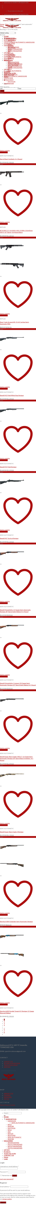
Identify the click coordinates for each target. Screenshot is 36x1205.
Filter (2, 90)
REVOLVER (8, 58)
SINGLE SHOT (9, 80)
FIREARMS (7, 1095)
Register (3, 1202)
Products (7, 71)
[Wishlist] (1, 113)
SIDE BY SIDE (8, 78)
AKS (9, 62)
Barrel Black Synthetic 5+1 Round (11, 159)
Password (3, 1172)
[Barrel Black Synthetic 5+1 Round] (12, 111)
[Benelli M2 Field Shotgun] (12, 419)
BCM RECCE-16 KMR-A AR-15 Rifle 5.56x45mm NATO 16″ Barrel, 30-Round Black (16, 231)
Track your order (10, 1153)
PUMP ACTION (9, 56)
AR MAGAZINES (13, 62)
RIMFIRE (7, 72)
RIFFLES (10, 53)
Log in (14, 1175)
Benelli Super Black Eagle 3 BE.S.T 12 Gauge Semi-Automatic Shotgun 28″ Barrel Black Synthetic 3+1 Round (16, 758)
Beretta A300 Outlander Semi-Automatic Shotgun (16, 921)
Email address (5, 1186)
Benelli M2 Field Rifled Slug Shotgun (12, 395)
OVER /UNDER (9, 54)
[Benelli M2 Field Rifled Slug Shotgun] (12, 347)
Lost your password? (7, 1179)
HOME (6, 36)
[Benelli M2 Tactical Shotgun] (12, 490)
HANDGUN (8, 42)
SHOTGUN (11, 81)
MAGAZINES (8, 45)
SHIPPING (7, 1067)
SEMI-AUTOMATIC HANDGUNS (23, 42)
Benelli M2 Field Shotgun (8, 467)
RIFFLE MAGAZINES (15, 51)
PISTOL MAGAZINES (15, 67)
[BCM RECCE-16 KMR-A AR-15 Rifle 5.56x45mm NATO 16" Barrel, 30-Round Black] (12, 182)
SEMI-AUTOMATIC (14, 71)
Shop (7, 24)
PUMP (10, 67)
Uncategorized (9, 83)
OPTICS (7, 69)
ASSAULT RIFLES (13, 63)
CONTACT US (8, 1061)
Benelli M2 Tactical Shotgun (9, 538)
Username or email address (9, 1166)
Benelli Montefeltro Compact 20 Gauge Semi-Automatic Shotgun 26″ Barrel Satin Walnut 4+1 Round (18, 684)
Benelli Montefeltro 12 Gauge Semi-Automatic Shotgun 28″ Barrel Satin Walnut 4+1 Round (15, 611)
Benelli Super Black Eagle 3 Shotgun (11, 832)
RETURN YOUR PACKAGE (12, 1063)
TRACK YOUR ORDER (11, 1065)
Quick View (4, 152)
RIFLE (10, 69)
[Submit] (4, 1115)
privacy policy (7, 1199)
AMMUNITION (9, 38)
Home (2, 24)
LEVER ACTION (9, 43)
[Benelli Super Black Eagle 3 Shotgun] (12, 784)
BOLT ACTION (9, 40)
